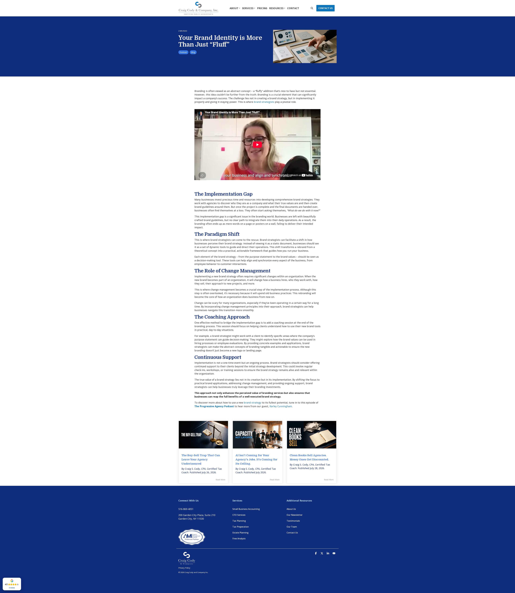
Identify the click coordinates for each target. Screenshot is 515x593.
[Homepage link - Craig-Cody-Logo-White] (186, 563)
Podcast (183, 52)
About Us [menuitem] (291, 509)
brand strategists (264, 101)
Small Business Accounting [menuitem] (246, 509)
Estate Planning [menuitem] (240, 532)
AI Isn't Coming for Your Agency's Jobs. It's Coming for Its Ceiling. (256, 459)
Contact (293, 8)
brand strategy (252, 402)
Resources (276, 8)
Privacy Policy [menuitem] (184, 568)
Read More (220, 480)
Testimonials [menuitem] (293, 520)
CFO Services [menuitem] (238, 514)
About (234, 8)
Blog (193, 52)
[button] (316, 553)
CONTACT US (325, 8)
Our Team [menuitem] (292, 526)
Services (247, 8)
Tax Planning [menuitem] (239, 520)
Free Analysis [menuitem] (239, 538)
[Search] (312, 8)
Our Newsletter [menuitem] (294, 514)
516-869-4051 (185, 509)
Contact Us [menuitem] (292, 532)
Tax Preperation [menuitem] (240, 526)
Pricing (262, 8)
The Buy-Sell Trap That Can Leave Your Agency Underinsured (200, 459)
